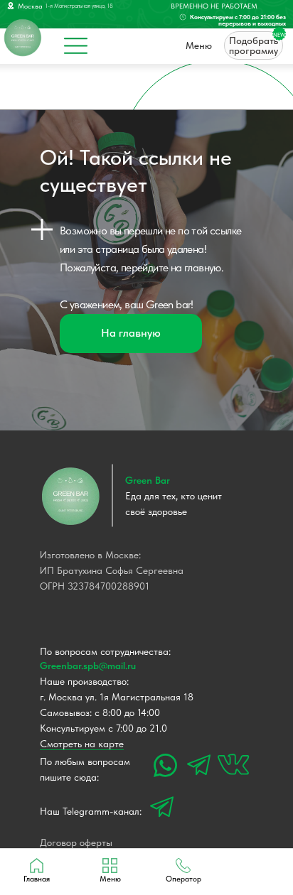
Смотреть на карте (82, 743)
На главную (131, 333)
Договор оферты (76, 842)
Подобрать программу (253, 45)
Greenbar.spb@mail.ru (88, 665)
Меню (199, 45)
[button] (183, 871)
